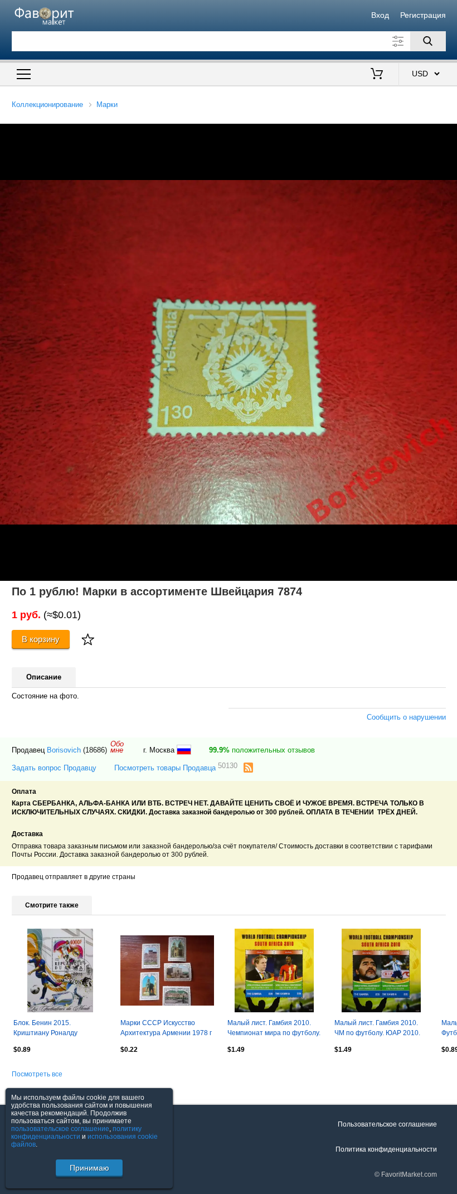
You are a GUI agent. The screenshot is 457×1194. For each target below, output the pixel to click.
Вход (380, 15)
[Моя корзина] (376, 74)
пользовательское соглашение (60, 1129)
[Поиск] (428, 41)
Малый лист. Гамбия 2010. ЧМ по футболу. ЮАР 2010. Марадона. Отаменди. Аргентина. (377, 1029)
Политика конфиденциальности (386, 1149)
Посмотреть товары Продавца (175, 767)
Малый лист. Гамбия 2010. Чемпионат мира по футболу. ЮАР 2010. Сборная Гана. (273, 1029)
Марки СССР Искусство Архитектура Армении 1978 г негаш (166, 1029)
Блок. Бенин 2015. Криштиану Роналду (45, 1028)
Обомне (117, 747)
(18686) (95, 750)
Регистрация (423, 15)
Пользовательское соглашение (387, 1124)
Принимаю (89, 1167)
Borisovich (64, 750)
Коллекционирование (47, 104)
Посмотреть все (37, 1074)
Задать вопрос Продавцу (54, 768)
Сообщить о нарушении (406, 717)
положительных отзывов (262, 750)
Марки (107, 104)
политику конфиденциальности (76, 1132)
